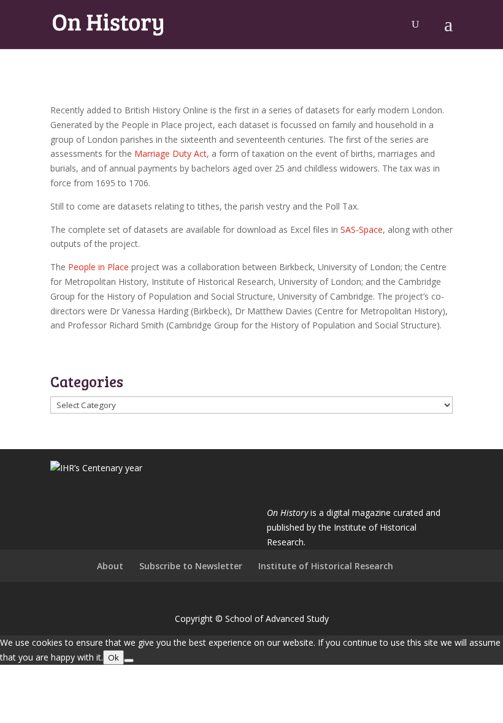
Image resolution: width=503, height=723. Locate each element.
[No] (129, 660)
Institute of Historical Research (325, 566)
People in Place (98, 267)
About (110, 566)
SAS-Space (361, 229)
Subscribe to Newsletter (190, 566)
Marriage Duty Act (170, 153)
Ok (113, 657)
